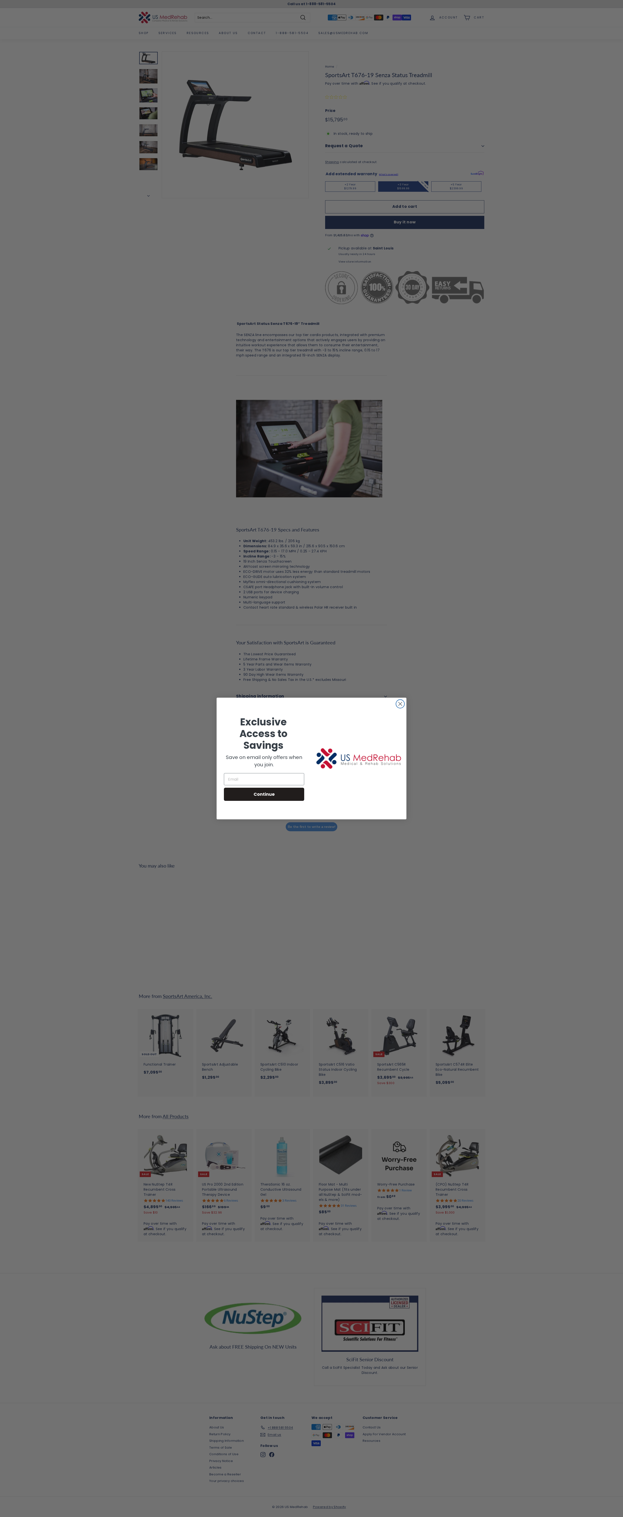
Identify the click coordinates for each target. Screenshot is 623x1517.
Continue (264, 794)
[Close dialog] (400, 704)
